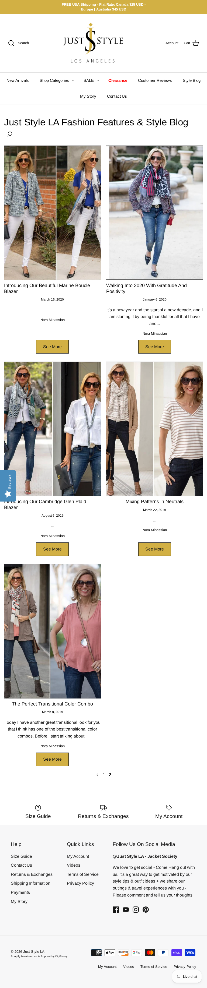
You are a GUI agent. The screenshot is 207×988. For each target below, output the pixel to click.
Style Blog (192, 80)
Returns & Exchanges (32, 874)
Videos (73, 865)
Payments (20, 892)
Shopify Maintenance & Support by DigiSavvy (39, 956)
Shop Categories (54, 80)
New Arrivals (17, 80)
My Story (88, 96)
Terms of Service (83, 874)
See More (52, 346)
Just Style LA (33, 952)
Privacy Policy (80, 883)
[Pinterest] (146, 909)
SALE (89, 80)
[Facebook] (116, 909)
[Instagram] (136, 909)
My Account (78, 856)
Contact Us (117, 96)
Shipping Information (30, 883)
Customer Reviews (155, 80)
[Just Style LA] (97, 43)
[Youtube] (126, 909)
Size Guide (21, 856)
